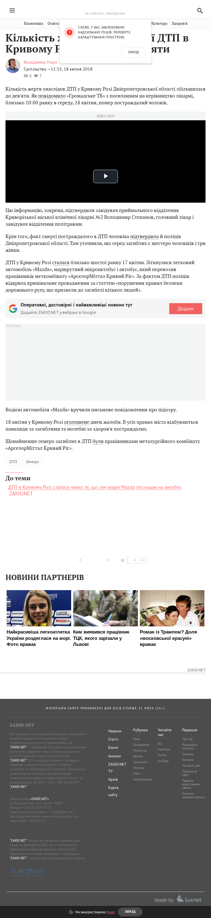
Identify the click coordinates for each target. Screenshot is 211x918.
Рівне (136, 773)
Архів (113, 779)
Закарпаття (140, 762)
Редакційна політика (189, 746)
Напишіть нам (191, 766)
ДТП (13, 461)
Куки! (111, 912)
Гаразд (133, 52)
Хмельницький (142, 779)
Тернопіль (139, 750)
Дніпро (32, 461)
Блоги (113, 747)
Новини (114, 731)
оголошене (76, 422)
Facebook (164, 749)
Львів (136, 739)
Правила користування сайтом (191, 784)
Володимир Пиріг (41, 62)
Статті (113, 739)
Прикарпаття (141, 745)
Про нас (187, 739)
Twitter (162, 755)
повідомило (52, 96)
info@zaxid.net (62, 812)
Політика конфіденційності (193, 795)
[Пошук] (198, 10)
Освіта (53, 23)
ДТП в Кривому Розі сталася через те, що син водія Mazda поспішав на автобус (94, 487)
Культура (159, 23)
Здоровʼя (179, 23)
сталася (61, 262)
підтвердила (144, 236)
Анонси (114, 756)
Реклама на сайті (189, 773)
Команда (187, 754)
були (98, 441)
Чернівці (139, 768)
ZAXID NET (105, 7)
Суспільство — (37, 69)
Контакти (188, 760)
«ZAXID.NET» (39, 799)
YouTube (163, 761)
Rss (160, 744)
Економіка (33, 23)
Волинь (138, 756)
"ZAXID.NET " (18, 747)
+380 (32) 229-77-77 (37, 807)
